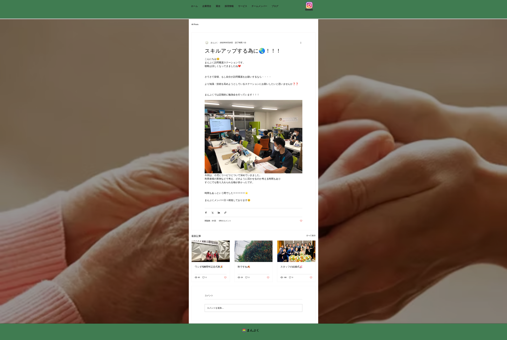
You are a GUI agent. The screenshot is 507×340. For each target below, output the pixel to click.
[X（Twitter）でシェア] (212, 212)
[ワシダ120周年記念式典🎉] (211, 251)
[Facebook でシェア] (206, 212)
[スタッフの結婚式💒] (296, 251)
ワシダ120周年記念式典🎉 (209, 266)
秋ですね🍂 (244, 266)
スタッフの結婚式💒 (291, 266)
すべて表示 (311, 235)
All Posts (194, 24)
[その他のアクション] (300, 42)
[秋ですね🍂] (253, 251)
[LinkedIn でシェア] (219, 212)
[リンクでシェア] (225, 212)
